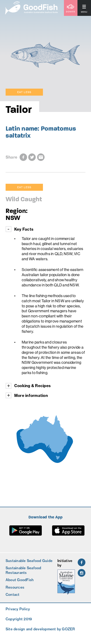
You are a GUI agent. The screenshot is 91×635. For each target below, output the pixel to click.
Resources (15, 587)
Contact (13, 594)
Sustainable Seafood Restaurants (23, 570)
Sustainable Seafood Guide (29, 561)
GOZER (68, 629)
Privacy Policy (18, 609)
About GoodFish (20, 580)
